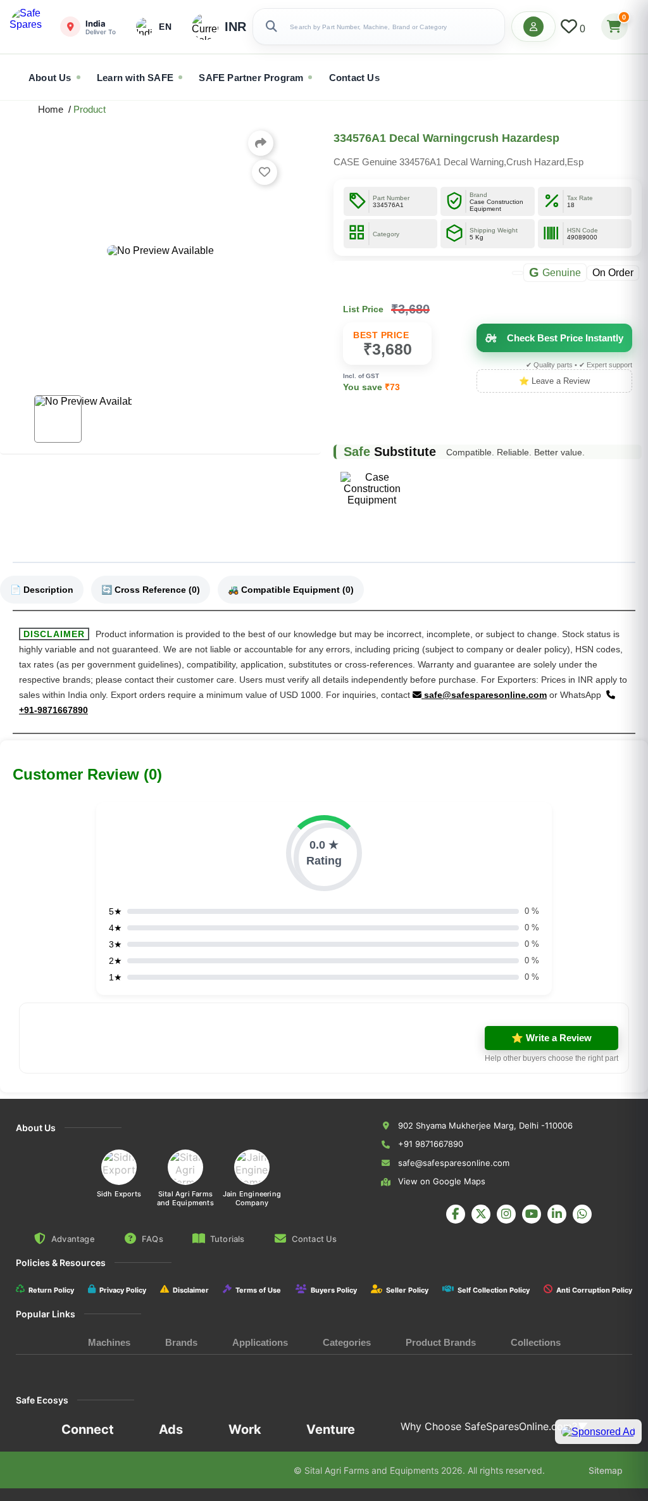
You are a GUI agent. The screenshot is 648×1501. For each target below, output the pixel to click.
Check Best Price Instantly (565, 337)
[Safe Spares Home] (28, 27)
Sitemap (606, 1470)
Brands (181, 1342)
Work (244, 1429)
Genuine (555, 272)
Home (53, 109)
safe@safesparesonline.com (484, 695)
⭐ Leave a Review (554, 381)
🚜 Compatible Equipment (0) (291, 590)
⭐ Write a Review (551, 1037)
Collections (536, 1342)
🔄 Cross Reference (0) (150, 590)
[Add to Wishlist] (264, 172)
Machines (109, 1342)
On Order (613, 272)
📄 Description (41, 590)
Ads (171, 1429)
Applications (260, 1342)
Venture (330, 1429)
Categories (347, 1342)
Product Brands (441, 1342)
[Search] (271, 26)
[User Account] (533, 26)
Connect (87, 1429)
